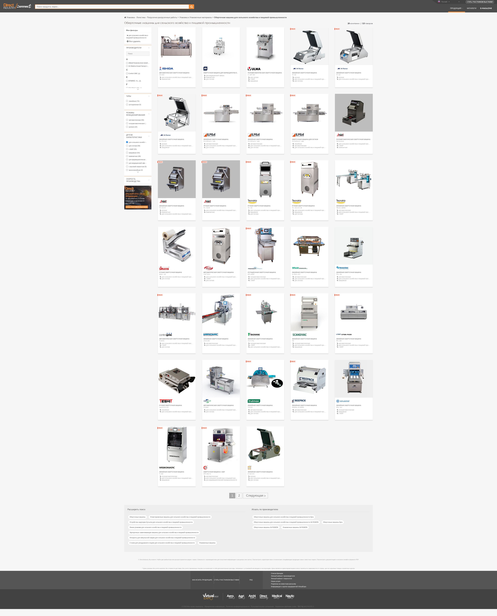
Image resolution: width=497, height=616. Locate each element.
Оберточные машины (137, 517)
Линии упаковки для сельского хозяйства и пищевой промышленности (155, 527)
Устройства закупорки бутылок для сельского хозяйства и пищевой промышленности (161, 522)
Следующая (255, 495)
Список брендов (277, 573)
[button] (137, 48)
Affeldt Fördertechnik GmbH (139, 63)
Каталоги (471, 8)
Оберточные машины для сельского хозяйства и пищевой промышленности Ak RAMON (286, 522)
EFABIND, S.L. (135, 81)
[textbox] (112, 6)
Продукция (455, 8)
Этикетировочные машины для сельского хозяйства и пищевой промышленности (180, 517)
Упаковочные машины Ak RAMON (295, 527)
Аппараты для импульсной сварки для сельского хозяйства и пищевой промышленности (162, 538)
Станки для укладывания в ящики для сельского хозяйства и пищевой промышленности (162, 543)
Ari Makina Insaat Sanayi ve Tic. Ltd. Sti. (139, 66)
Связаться (177, 31)
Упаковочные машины (207, 543)
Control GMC (134, 74)
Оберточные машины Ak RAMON (266, 527)
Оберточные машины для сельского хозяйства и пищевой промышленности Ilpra (284, 517)
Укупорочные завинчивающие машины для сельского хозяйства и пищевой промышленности (164, 532)
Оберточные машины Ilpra (332, 522)
